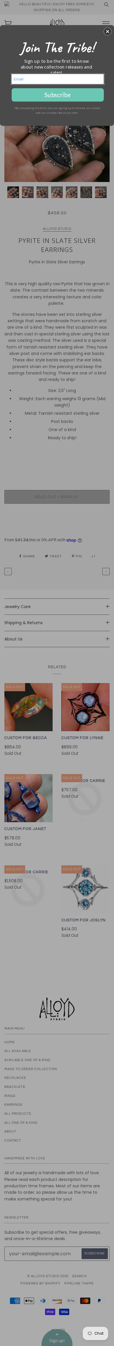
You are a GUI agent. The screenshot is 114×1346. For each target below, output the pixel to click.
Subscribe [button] (57, 94)
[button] (107, 31)
